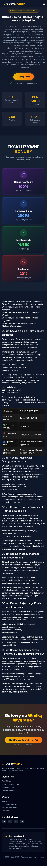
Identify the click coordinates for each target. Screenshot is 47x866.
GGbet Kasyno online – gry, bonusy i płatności (22, 301)
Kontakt (4, 801)
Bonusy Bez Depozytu (10, 784)
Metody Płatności (8, 791)
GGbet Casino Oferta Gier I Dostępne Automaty (22, 304)
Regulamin (6, 811)
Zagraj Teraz (23, 77)
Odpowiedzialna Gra (9, 804)
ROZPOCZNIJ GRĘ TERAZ (23, 740)
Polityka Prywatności (9, 808)
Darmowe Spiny (8, 787)
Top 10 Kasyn (7, 781)
